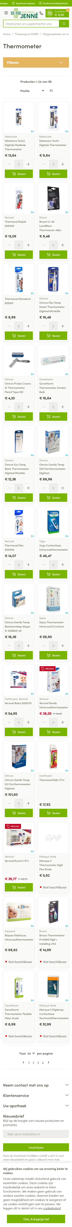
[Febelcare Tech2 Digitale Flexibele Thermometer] (18, 117)
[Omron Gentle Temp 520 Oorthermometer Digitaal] (53, 441)
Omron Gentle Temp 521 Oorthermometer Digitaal (18, 784)
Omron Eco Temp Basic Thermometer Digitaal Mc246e (17, 469)
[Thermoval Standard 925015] (18, 279)
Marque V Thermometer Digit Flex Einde (51, 865)
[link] (24, 1062)
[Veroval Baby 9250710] (18, 680)
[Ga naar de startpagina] (24, 13)
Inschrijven (36, 1147)
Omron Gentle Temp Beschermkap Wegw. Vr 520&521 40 (18, 626)
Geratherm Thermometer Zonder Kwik (52, 387)
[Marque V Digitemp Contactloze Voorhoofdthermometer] (53, 986)
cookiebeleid (52, 1208)
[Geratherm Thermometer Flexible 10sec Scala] (18, 986)
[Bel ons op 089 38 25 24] (41, 13)
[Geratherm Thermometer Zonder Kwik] (53, 360)
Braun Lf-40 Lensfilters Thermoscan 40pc (50, 226)
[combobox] (31, 23)
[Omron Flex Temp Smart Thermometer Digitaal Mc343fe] (53, 279)
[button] (36, 62)
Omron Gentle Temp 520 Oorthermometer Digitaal (52, 469)
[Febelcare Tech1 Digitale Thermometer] (53, 117)
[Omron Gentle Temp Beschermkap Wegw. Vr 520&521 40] (18, 598)
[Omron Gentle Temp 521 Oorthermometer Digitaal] (18, 756)
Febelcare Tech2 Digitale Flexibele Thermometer (15, 145)
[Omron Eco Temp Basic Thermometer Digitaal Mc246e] (18, 441)
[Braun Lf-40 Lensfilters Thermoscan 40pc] (53, 198)
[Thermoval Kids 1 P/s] (53, 756)
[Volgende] (47, 1062)
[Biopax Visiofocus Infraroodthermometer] (18, 912)
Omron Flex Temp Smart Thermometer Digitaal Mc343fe (52, 307)
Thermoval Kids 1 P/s (51, 780)
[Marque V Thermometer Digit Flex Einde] (53, 837)
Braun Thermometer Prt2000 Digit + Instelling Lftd (52, 939)
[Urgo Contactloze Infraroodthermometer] (53, 522)
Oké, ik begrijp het (36, 1219)
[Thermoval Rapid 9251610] (18, 198)
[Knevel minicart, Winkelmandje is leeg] (49, 13)
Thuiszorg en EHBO (27, 34)
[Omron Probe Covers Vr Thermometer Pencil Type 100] (18, 360)
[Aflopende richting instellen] (51, 90)
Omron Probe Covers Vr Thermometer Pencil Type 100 (18, 387)
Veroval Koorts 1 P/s (17, 861)
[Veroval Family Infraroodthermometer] (53, 680)
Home (7, 34)
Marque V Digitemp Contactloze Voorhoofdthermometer (54, 1014)
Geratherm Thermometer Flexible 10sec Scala (18, 1014)
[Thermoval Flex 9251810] (18, 522)
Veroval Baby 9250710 (18, 703)
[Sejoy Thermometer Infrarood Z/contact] (53, 598)
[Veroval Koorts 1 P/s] (18, 837)
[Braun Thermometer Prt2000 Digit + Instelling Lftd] (53, 912)
